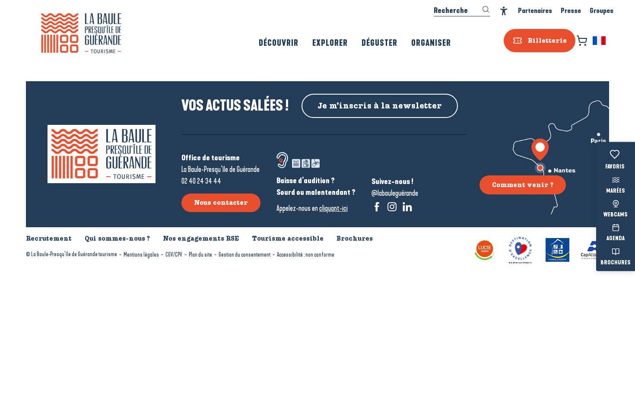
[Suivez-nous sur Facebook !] (376, 206)
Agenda (615, 238)
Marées (615, 190)
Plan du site (200, 254)
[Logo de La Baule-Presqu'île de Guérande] (102, 154)
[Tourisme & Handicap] (557, 249)
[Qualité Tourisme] (520, 249)
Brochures (615, 262)
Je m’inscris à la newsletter (380, 106)
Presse (571, 10)
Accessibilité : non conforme (305, 254)
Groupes (601, 10)
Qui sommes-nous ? (117, 238)
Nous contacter (221, 202)
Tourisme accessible (288, 238)
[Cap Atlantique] (594, 249)
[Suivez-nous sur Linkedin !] (407, 206)
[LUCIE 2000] (484, 249)
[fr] (599, 40)
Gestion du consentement (244, 254)
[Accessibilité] (503, 11)
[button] (599, 40)
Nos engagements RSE (201, 238)
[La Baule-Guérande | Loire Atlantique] (81, 33)
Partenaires (535, 10)
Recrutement (49, 238)
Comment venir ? (522, 184)
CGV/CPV (173, 254)
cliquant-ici (333, 208)
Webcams (615, 215)
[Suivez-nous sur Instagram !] (392, 206)
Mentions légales (141, 254)
